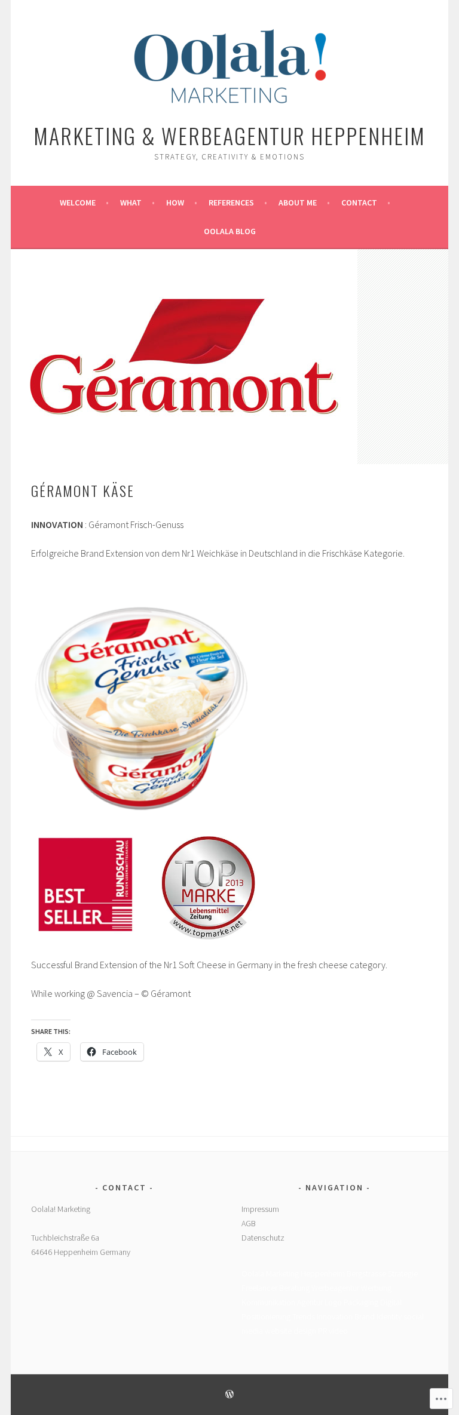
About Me (298, 202)
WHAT (131, 202)
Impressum (260, 1209)
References (231, 202)
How (175, 202)
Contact (359, 202)
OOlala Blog (230, 231)
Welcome (78, 202)
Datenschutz (262, 1237)
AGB (248, 1223)
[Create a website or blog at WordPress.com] (229, 1395)
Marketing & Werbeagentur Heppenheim (229, 135)
